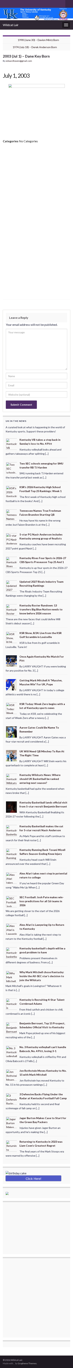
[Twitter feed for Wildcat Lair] (16, 3)
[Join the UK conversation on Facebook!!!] (10, 3)
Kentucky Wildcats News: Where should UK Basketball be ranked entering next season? (39, 778)
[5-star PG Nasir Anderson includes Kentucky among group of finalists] (12, 538)
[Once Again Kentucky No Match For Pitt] (12, 660)
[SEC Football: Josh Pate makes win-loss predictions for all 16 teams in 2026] (12, 901)
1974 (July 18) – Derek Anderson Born (35, 47)
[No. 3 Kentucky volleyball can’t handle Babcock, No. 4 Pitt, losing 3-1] (12, 1051)
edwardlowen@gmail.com (19, 60)
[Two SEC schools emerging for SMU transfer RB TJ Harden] (12, 467)
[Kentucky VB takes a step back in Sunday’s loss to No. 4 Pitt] (12, 443)
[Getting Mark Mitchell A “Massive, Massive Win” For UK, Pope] (12, 684)
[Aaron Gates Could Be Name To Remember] (12, 731)
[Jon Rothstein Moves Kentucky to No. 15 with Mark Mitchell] (12, 1074)
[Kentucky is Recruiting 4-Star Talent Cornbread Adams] (12, 1003)
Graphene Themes (27, 1363)
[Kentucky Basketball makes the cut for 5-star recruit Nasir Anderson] (12, 830)
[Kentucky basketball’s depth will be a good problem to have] (12, 952)
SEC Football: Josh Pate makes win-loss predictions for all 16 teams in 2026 (41, 901)
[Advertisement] (36, 185)
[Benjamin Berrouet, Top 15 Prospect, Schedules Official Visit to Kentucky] (12, 1027)
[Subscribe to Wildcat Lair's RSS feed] (4, 3)
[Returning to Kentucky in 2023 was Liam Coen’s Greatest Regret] (12, 1145)
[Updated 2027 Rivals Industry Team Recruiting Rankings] (12, 585)
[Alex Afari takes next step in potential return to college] (12, 877)
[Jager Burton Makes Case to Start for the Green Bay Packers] (12, 1122)
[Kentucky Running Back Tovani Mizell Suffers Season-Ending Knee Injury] (12, 854)
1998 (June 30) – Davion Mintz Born (38, 40)
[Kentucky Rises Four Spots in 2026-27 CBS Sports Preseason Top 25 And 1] (12, 562)
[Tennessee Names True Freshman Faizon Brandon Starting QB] (12, 514)
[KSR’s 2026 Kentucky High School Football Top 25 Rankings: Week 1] (12, 491)
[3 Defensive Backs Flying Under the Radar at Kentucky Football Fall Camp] (12, 1098)
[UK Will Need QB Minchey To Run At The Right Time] (12, 755)
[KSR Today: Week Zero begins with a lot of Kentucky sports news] (12, 708)
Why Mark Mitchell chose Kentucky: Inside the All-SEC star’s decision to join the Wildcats (41, 976)
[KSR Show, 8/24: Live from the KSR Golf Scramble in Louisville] (12, 637)
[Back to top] (64, 1359)
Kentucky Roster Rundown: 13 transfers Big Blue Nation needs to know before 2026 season (41, 609)
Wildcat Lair (11, 25)
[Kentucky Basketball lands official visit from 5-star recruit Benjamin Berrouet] (12, 806)
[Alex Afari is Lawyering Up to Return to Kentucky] (12, 928)
